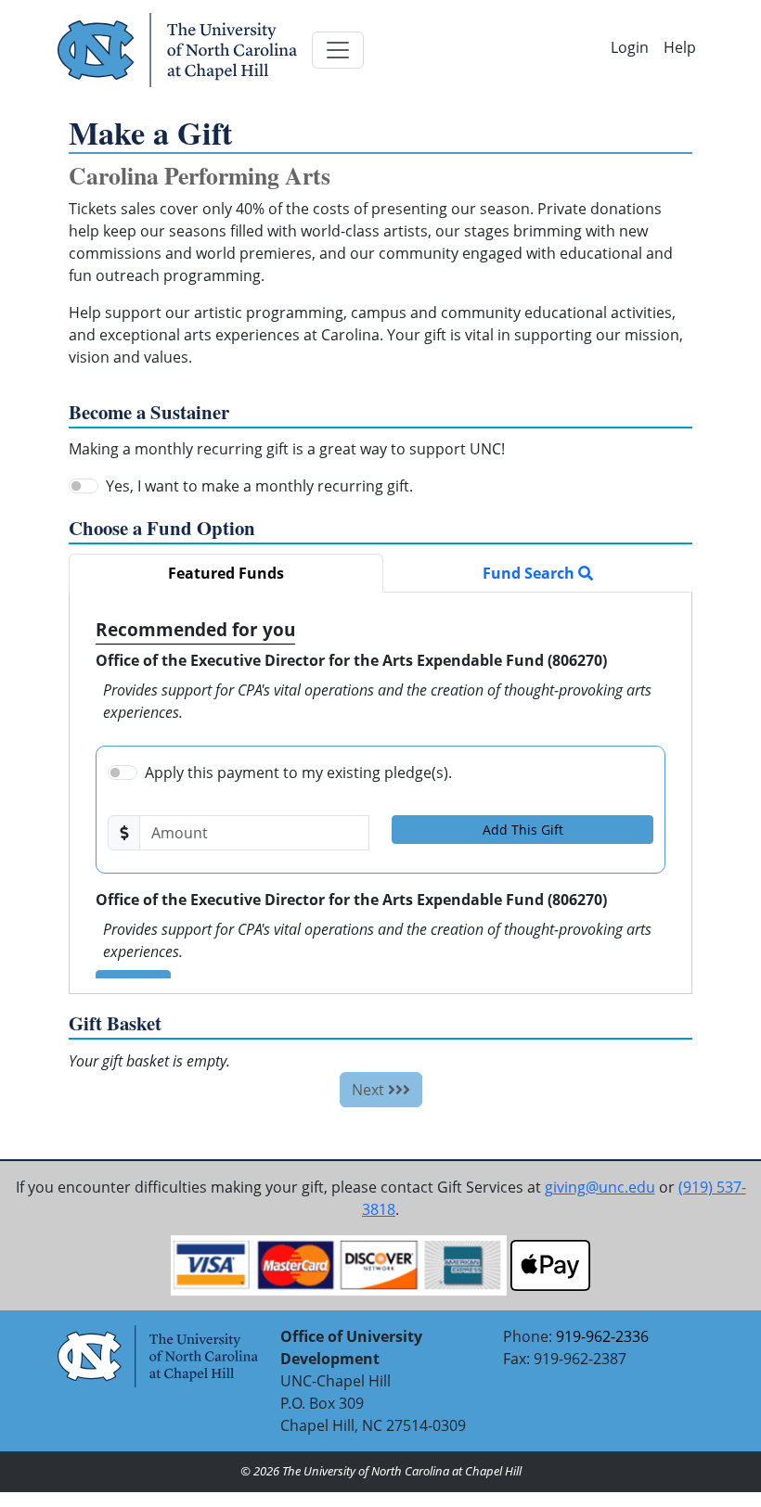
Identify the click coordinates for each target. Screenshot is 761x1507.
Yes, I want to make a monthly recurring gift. (259, 486)
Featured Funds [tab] (226, 573)
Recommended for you (195, 629)
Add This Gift (523, 829)
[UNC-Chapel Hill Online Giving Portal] (177, 49)
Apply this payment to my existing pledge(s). (298, 772)
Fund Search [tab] (530, 573)
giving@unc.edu (600, 1187)
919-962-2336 (602, 1336)
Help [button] (680, 47)
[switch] (83, 486)
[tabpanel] (380, 792)
